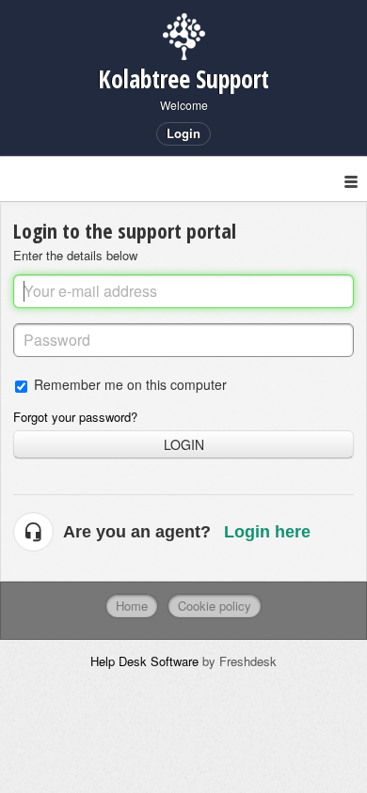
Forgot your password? (75, 417)
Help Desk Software (146, 661)
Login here (267, 531)
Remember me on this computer (130, 384)
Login (184, 444)
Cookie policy (214, 605)
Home (132, 605)
